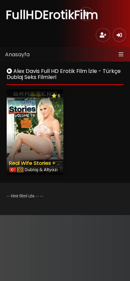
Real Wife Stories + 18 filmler (43, 162)
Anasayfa (17, 54)
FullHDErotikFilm (52, 15)
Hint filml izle (23, 196)
